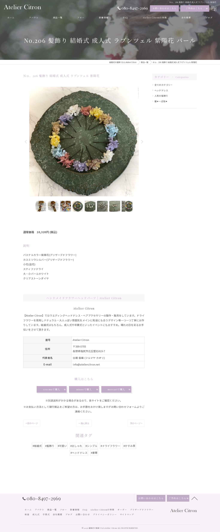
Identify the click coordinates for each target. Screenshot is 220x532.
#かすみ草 (129, 446)
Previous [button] (26, 142)
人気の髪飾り (161, 95)
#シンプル (91, 446)
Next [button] (142, 142)
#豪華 (94, 452)
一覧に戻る (84, 423)
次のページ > (136, 423)
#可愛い (62, 446)
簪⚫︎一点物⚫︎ (160, 101)
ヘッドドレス (161, 90)
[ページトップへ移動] (195, 498)
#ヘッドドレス (78, 452)
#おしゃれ (76, 446)
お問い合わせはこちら (164, 8)
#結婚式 (37, 446)
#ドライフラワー (110, 446)
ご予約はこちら (194, 8)
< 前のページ (32, 423)
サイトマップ (127, 514)
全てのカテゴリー (163, 84)
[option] (84, 141)
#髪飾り (49, 446)
